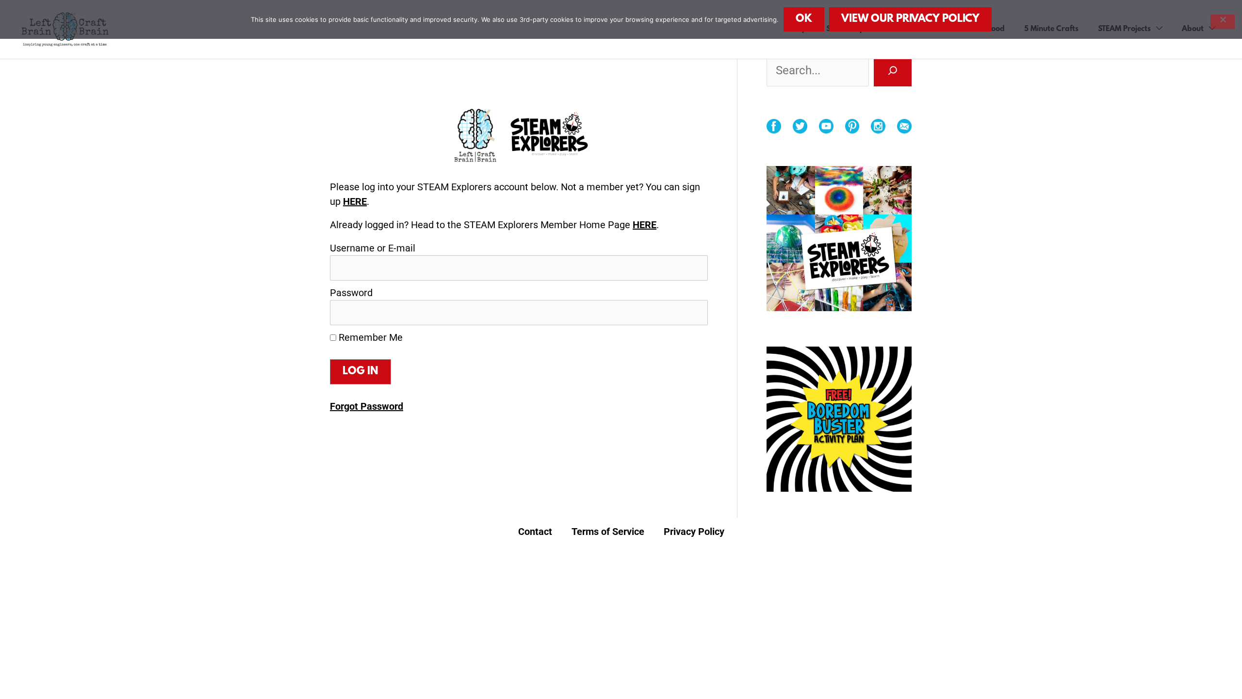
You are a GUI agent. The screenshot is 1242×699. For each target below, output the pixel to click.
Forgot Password (366, 406)
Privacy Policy (694, 531)
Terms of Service (608, 531)
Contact (535, 531)
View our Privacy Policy (910, 19)
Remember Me (369, 337)
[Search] (893, 70)
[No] (1222, 22)
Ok (804, 19)
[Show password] (687, 312)
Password (351, 293)
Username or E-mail (372, 248)
